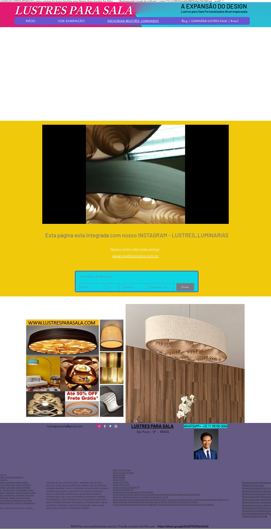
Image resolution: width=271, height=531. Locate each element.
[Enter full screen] (223, 218)
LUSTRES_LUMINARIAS (200, 235)
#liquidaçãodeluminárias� (254, 516)
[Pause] (47, 218)
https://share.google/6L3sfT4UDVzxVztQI (183, 526)
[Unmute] (54, 218)
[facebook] (105, 426)
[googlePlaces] (110, 426)
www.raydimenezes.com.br (135, 255)
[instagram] (116, 426)
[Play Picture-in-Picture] (216, 218)
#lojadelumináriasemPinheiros (256, 488)
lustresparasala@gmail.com (65, 426)
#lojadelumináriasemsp (253, 485)
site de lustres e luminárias (15, 490)
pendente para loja (24, 495)
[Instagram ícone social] (99, 426)
